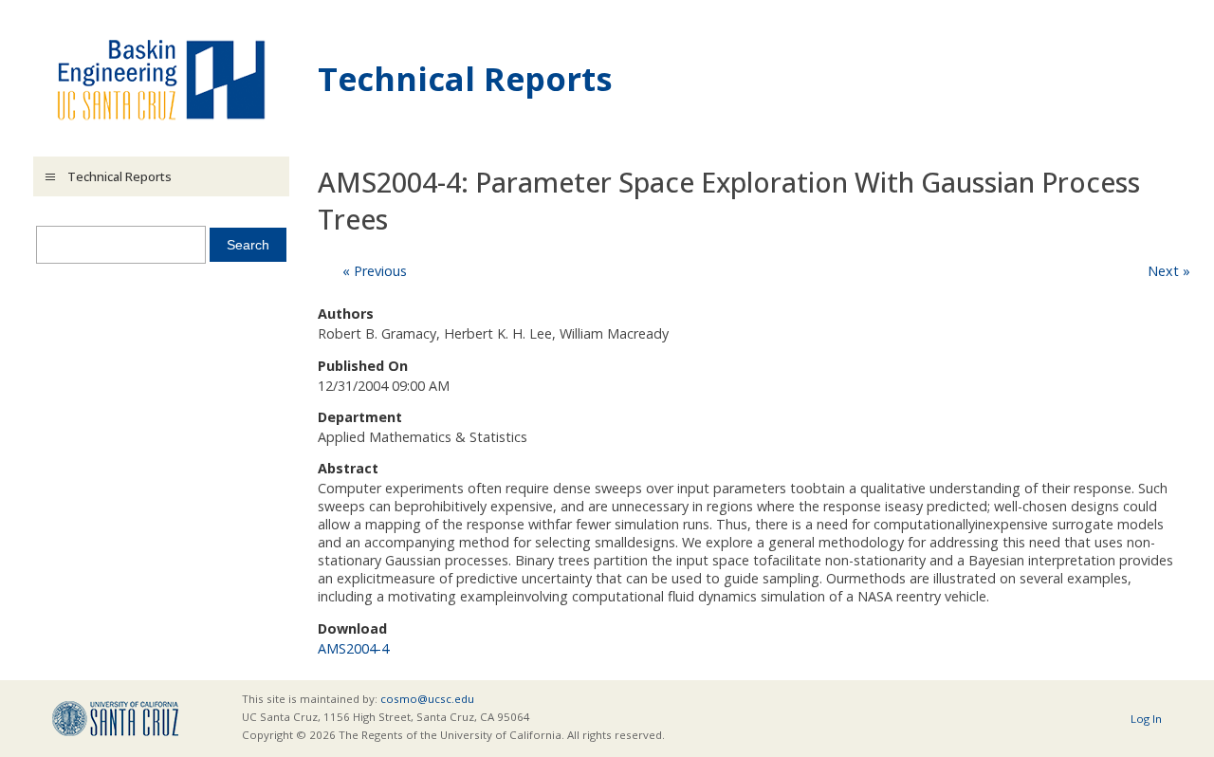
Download (352, 628)
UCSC (115, 718)
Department (360, 417)
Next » (1169, 271)
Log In (1146, 718)
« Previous (374, 271)
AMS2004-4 (353, 648)
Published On (363, 366)
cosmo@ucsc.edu (427, 699)
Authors (346, 314)
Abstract (348, 468)
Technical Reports (465, 78)
